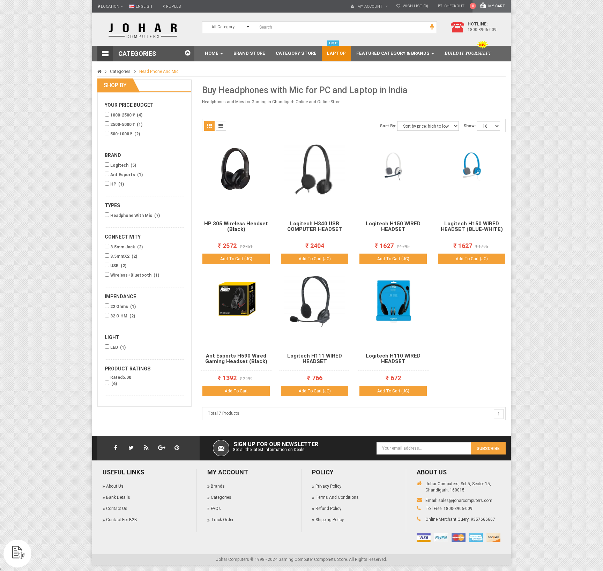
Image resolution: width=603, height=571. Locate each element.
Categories (120, 71)
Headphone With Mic (131, 215)
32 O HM (119, 316)
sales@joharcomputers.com (465, 500)
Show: (469, 125)
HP (113, 184)
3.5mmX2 (120, 256)
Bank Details (118, 497)
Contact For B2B (121, 519)
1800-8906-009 (458, 508)
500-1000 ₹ (121, 134)
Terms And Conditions (337, 497)
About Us (115, 486)
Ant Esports (123, 174)
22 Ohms (119, 306)
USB (115, 265)
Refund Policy (328, 508)
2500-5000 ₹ (123, 124)
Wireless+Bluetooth (131, 275)
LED (114, 347)
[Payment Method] (424, 537)
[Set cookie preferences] (17, 554)
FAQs (216, 508)
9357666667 (483, 519)
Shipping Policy (329, 519)
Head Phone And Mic (158, 71)
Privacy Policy (328, 486)
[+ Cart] (264, 160)
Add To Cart (236, 391)
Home (212, 53)
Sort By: (388, 125)
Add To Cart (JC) (236, 258)
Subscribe (488, 448)
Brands (218, 486)
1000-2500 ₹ (123, 115)
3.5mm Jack (123, 247)
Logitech (119, 165)
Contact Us (116, 508)
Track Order (222, 519)
